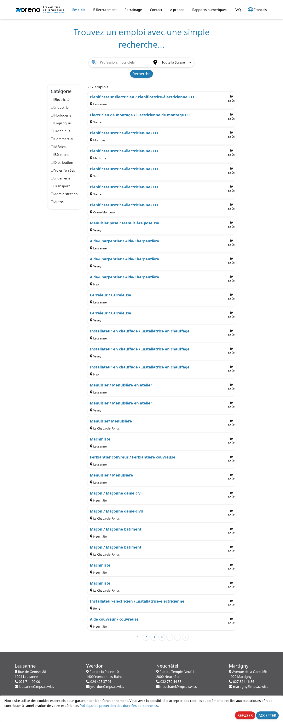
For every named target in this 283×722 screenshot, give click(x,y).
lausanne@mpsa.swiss (36, 686)
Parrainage (133, 9)
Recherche (141, 73)
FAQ (238, 9)
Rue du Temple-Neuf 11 (176, 674)
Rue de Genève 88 (30, 674)
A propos (177, 9)
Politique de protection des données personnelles (119, 705)
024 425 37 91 (100, 681)
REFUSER (245, 715)
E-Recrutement (105, 9)
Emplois (78, 9)
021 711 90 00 (29, 681)
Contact (156, 9)
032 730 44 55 (170, 681)
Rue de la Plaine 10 (104, 674)
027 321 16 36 (243, 681)
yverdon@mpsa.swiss (106, 686)
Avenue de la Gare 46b (248, 674)
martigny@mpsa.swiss (250, 686)
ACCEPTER (267, 715)
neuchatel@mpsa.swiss (178, 686)
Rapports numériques (209, 9)
